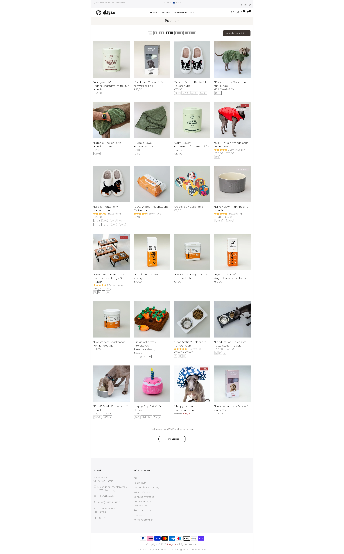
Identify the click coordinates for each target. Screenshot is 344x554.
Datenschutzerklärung (147, 487)
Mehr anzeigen (172, 439)
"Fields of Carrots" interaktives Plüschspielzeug (145, 345)
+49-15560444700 (103, 2)
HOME (153, 12)
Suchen (141, 549)
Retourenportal (142, 510)
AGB (136, 478)
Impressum (140, 483)
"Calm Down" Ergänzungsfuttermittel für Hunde (191, 146)
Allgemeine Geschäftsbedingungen (169, 549)
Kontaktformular (143, 520)
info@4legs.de (119, 2)
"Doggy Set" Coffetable (188, 206)
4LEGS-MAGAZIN (183, 12)
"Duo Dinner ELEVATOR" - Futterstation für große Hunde (109, 278)
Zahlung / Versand (144, 497)
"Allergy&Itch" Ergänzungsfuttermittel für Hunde (111, 86)
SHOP (165, 12)
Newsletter (140, 515)
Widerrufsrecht (142, 492)
